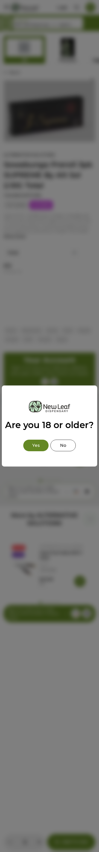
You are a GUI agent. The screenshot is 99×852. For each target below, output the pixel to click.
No (63, 445)
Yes (36, 445)
